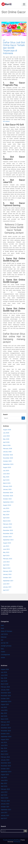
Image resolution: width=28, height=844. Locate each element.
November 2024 (8, 495)
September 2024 (8, 502)
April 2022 (6, 565)
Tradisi (3, 651)
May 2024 (6, 514)
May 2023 (6, 552)
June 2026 (6, 436)
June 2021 (6, 584)
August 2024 (7, 505)
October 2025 (7, 461)
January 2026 (7, 451)
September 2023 (8, 540)
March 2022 (6, 568)
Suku (2, 648)
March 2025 (6, 483)
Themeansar (16, 841)
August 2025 (7, 467)
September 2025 (8, 464)
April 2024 (6, 518)
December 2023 (8, 530)
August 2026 (7, 429)
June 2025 (6, 473)
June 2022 (6, 562)
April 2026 (6, 442)
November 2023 (8, 533)
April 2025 (6, 480)
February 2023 (7, 558)
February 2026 (7, 448)
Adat (2, 625)
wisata (3, 657)
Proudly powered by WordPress (11, 840)
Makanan (3, 637)
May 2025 (6, 477)
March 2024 (6, 521)
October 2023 (7, 536)
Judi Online (4, 634)
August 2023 (7, 543)
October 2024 (7, 499)
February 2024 (7, 524)
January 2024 (7, 527)
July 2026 (6, 433)
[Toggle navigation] (24, 4)
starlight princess (6, 646)
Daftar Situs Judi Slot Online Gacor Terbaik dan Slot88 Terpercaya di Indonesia (14, 48)
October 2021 (7, 577)
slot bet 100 (4, 643)
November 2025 (8, 458)
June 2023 (6, 549)
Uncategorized (5, 654)
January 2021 (7, 587)
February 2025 (7, 486)
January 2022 (7, 574)
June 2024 (6, 511)
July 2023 (6, 546)
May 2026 (6, 439)
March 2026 (6, 445)
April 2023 (6, 555)
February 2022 (7, 571)
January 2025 (7, 489)
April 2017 (6, 590)
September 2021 (8, 580)
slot (4, 40)
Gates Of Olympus (6, 631)
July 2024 (6, 508)
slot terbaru (6, 121)
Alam (2, 628)
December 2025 (8, 455)
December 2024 (8, 492)
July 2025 (6, 470)
